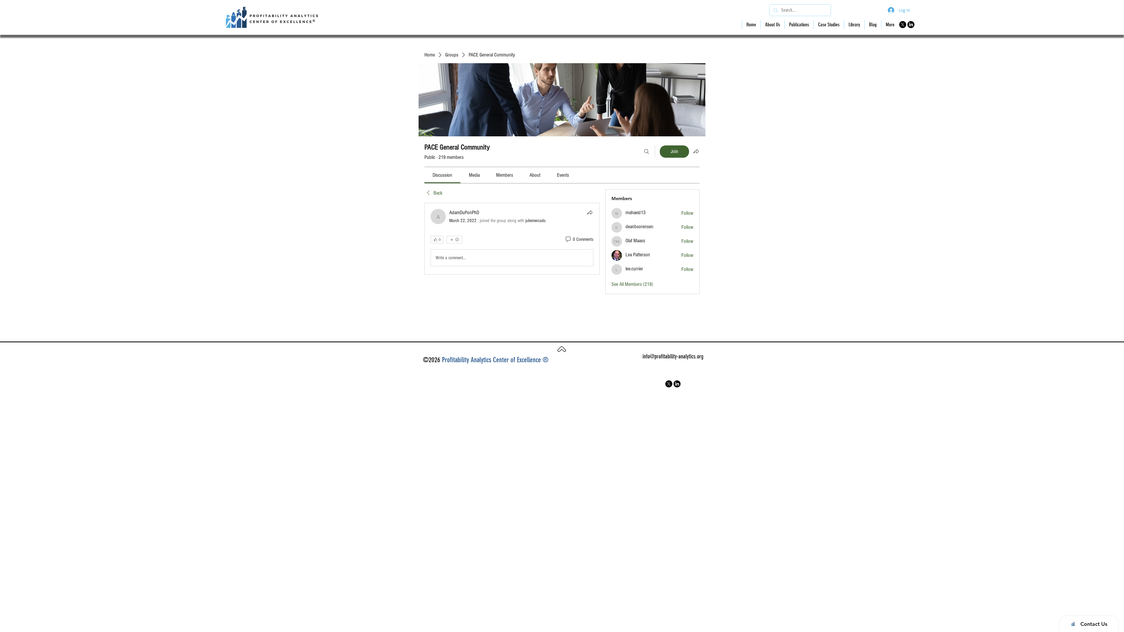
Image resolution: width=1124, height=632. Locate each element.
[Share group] (696, 151)
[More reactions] (454, 239)
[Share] (589, 212)
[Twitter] (902, 24)
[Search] (646, 151)
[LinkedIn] (910, 24)
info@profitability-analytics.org (672, 356)
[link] (442, 175)
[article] (511, 239)
